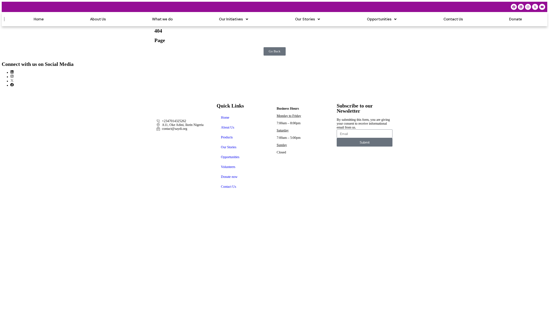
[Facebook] (514, 7)
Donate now (229, 177)
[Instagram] (528, 7)
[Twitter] (12, 81)
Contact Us (453, 19)
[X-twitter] (535, 7)
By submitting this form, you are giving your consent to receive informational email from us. (363, 123)
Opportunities (379, 19)
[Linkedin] (521, 7)
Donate (515, 19)
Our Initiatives (231, 19)
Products (227, 137)
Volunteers (228, 167)
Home (39, 19)
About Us (98, 19)
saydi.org (37, 203)
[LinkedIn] (12, 72)
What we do (162, 19)
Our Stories (305, 19)
